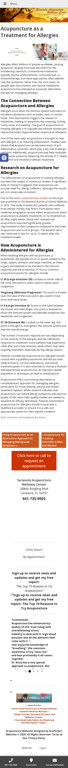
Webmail (26, 748)
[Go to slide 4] (37, 671)
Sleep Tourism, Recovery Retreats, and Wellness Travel (35, 716)
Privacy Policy (36, 738)
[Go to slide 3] (33, 671)
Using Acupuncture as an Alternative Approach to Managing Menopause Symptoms (18, 440)
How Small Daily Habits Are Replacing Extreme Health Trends (34, 721)
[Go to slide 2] (29, 671)
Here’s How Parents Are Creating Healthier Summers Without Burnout (34, 710)
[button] (4, 158)
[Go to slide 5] (41, 671)
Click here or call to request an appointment (34, 460)
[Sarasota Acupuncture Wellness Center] (34, 15)
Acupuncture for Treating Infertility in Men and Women (53, 440)
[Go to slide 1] (25, 671)
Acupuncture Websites (19, 731)
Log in (43, 748)
